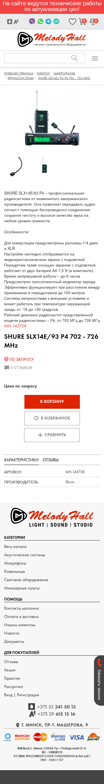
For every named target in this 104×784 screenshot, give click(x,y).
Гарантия (12, 678)
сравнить (55, 435)
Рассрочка (13, 686)
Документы (14, 641)
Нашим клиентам (19, 625)
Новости (11, 633)
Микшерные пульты (22, 588)
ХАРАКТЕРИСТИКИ (21, 460)
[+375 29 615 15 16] (17, 21)
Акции (10, 670)
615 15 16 (56, 714)
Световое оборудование (26, 580)
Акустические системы (24, 555)
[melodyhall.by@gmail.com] (56, 21)
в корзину (52, 401)
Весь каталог (15, 546)
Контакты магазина (21, 608)
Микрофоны (15, 563)
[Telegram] (48, 21)
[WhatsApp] (40, 21)
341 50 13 (56, 706)
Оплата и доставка (21, 616)
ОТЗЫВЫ (51, 460)
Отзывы (11, 661)
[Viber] (32, 21)
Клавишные (14, 571)
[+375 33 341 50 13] (10, 21)
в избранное (55, 418)
